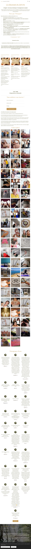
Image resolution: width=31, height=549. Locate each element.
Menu (29, 1)
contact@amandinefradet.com (15, 527)
